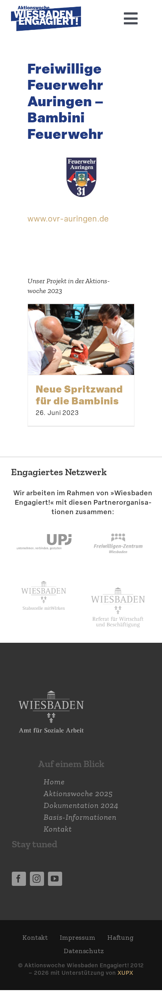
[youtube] (55, 879)
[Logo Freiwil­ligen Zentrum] (118, 525)
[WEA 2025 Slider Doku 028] (46, 10)
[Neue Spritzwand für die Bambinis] (81, 339)
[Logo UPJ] (44, 525)
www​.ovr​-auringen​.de (68, 219)
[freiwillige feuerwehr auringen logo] (81, 155)
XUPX (125, 972)
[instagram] (37, 879)
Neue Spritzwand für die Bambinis (79, 394)
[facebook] (19, 879)
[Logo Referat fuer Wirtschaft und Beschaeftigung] (118, 585)
